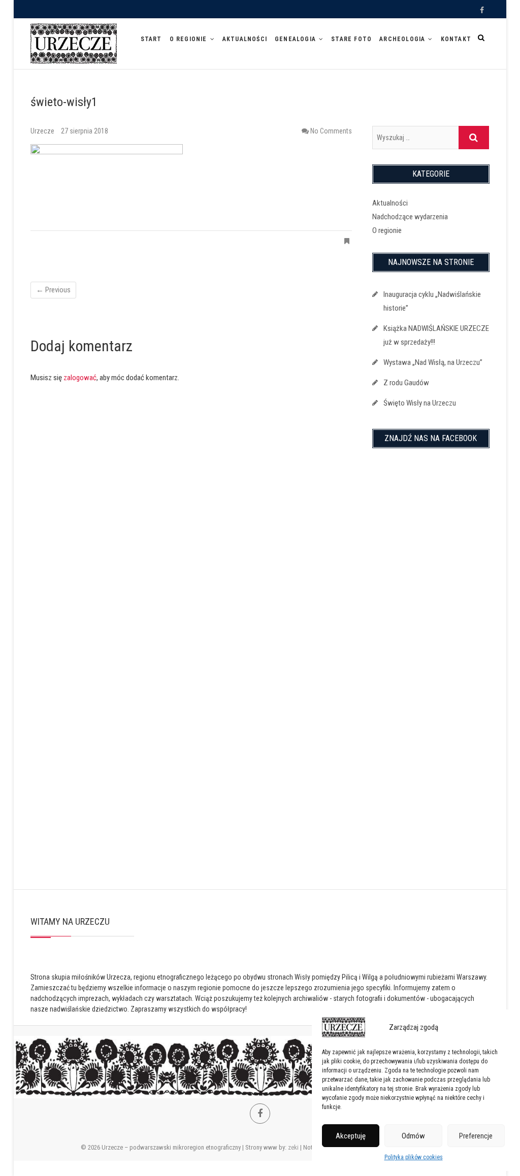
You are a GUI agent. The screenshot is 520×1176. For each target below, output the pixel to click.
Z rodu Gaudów (406, 382)
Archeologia (402, 39)
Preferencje (476, 1135)
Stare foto (351, 39)
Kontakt (456, 39)
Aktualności (244, 39)
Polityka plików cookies (413, 1157)
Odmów (413, 1135)
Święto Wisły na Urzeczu (419, 403)
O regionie (188, 39)
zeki (293, 1147)
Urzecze (43, 131)
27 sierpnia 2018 (84, 131)
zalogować (79, 377)
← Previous (53, 289)
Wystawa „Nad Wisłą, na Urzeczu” (432, 362)
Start (151, 39)
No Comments (331, 131)
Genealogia (295, 39)
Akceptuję (351, 1135)
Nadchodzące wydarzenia (410, 216)
